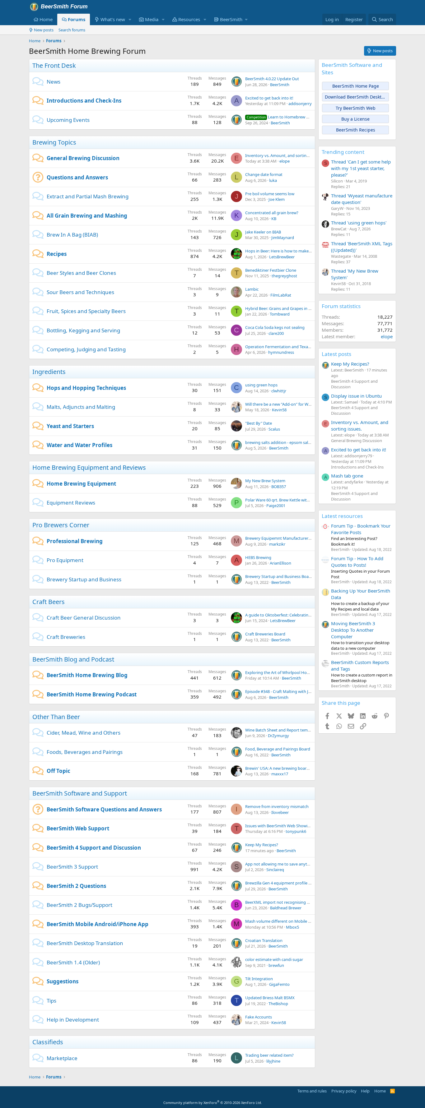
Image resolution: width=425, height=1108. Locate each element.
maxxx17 (279, 774)
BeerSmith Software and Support (79, 793)
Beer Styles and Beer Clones (81, 272)
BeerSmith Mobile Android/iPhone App (97, 924)
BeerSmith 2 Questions (76, 885)
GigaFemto (279, 984)
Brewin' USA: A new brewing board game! (283, 768)
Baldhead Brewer (285, 908)
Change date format (264, 174)
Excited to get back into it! (269, 98)
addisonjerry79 (302, 103)
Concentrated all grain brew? (271, 212)
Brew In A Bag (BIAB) (72, 234)
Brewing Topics (54, 142)
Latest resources (342, 515)
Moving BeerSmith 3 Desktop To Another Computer (353, 629)
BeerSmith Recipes (355, 130)
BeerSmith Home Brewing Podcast (92, 694)
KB (273, 218)
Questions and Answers (77, 177)
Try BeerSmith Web (356, 108)
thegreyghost (284, 276)
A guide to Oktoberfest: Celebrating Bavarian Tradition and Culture (306, 615)
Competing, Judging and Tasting (86, 349)
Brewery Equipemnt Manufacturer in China (284, 538)
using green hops (261, 385)
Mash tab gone (347, 476)
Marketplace (62, 1058)
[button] (130, 19)
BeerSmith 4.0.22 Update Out (272, 78)
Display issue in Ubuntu (356, 396)
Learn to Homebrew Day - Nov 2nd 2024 (294, 117)
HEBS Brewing (258, 557)
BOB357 (278, 486)
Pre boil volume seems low (269, 193)
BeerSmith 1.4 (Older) (73, 962)
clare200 (276, 333)
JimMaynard (282, 237)
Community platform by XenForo (212, 1102)
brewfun (276, 965)
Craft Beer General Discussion (84, 617)
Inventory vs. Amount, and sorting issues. (283, 155)
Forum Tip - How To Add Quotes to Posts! (357, 561)
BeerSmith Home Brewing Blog (87, 675)
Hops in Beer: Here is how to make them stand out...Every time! (303, 251)
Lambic (252, 289)
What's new (112, 19)
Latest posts (336, 354)
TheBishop (278, 1003)
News (53, 81)
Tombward (280, 314)
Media (151, 19)
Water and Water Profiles (79, 445)
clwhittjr (278, 391)
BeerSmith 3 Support (72, 866)
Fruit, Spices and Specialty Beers (86, 311)
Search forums (71, 30)
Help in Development (73, 1019)
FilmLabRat (280, 295)
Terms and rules (312, 1091)
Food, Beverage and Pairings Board (277, 749)
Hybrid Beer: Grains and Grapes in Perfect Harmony (292, 308)
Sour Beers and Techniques (80, 292)
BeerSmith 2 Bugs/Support (79, 904)
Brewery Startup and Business (84, 579)
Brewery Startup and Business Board (279, 576)
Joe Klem (277, 199)
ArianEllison (280, 563)
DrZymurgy (278, 735)
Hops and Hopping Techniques (86, 387)
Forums (76, 19)
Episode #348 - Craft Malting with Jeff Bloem (285, 691)
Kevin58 (279, 410)
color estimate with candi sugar (274, 959)
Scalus (274, 429)
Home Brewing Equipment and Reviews (89, 467)
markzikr (277, 544)
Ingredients (49, 371)
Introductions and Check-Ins (84, 100)
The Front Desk (54, 65)
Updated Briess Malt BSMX (270, 997)
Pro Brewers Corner (60, 525)
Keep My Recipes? (261, 844)
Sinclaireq (275, 869)
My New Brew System (265, 480)
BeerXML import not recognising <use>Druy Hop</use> (296, 902)
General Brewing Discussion (83, 158)
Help (365, 1091)
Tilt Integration (259, 978)
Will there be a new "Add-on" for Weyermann (286, 404)
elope (284, 161)
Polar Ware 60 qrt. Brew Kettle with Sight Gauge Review (296, 500)
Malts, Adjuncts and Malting (81, 406)
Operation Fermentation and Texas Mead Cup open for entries (302, 346)
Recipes (57, 253)
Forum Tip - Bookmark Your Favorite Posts (360, 529)
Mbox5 (292, 927)
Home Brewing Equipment (81, 483)
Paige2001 (275, 505)
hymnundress (281, 352)
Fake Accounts (258, 1017)
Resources (189, 19)
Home (46, 19)
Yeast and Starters (70, 426)
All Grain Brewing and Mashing (87, 215)
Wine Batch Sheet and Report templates (282, 730)
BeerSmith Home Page (355, 86)
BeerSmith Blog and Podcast (73, 659)
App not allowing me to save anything (280, 864)
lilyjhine (273, 1061)
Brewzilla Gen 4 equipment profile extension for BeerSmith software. (308, 883)
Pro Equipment (65, 560)
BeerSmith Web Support (78, 828)
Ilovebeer (280, 812)
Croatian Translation (264, 940)
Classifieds (47, 1042)
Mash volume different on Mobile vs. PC (282, 921)
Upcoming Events (68, 119)
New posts (44, 30)
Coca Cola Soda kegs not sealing (275, 327)
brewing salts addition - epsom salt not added (287, 442)
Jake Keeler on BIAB (263, 232)
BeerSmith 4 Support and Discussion (94, 847)
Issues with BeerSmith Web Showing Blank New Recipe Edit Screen (306, 826)
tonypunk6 (296, 831)
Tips (51, 1000)
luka (273, 180)
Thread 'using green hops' (358, 222)
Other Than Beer (56, 717)
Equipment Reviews (71, 502)
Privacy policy (344, 1091)
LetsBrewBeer (282, 257)
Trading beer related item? (269, 1055)
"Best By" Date (258, 423)
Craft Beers (48, 602)
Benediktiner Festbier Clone (270, 270)
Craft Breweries (66, 636)
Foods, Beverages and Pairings (85, 751)
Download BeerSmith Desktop (356, 97)
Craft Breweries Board (265, 634)
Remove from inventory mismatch (277, 806)
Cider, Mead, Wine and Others (83, 732)
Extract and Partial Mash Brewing (87, 196)
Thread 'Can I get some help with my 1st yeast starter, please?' (361, 168)
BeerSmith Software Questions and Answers (104, 809)
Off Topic (58, 770)
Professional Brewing (75, 541)
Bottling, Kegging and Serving (83, 330)
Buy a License (355, 119)
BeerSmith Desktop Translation (85, 943)
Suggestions (62, 981)
